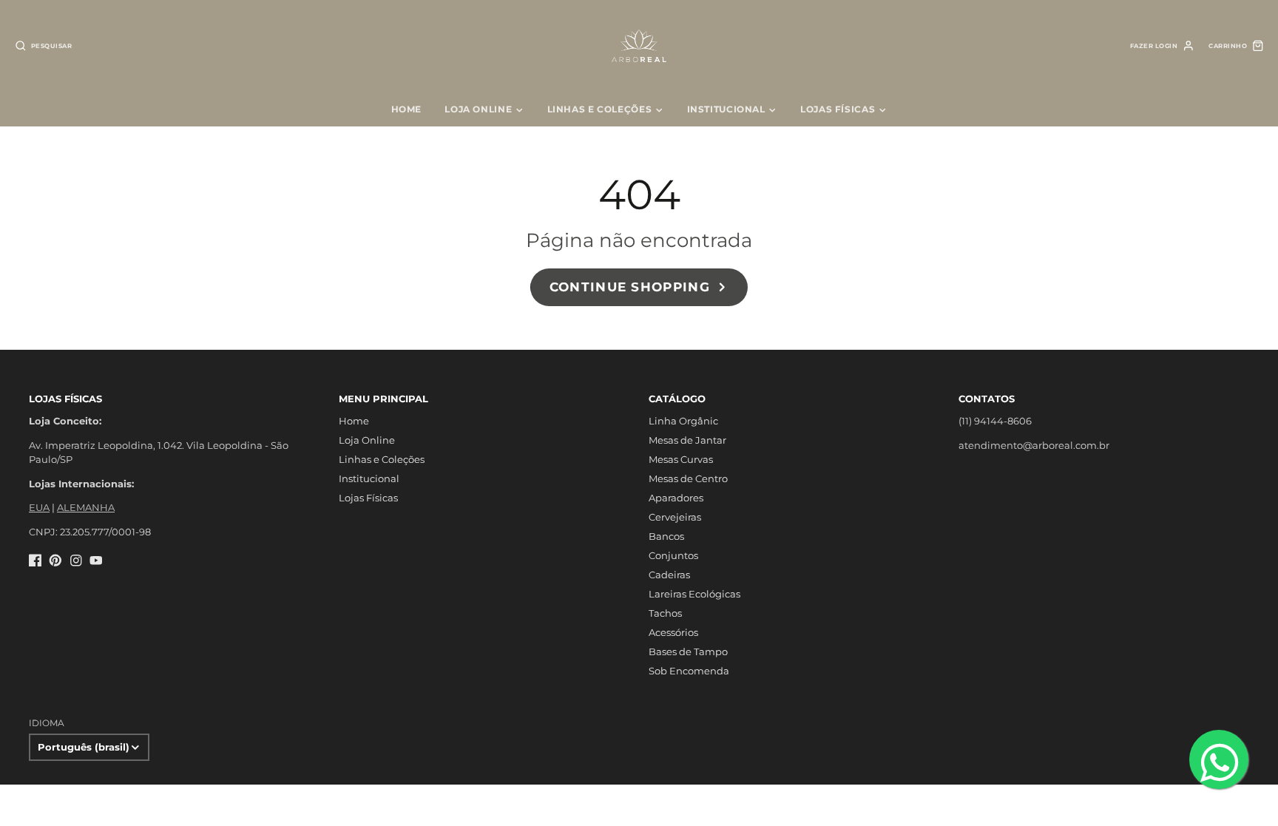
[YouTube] (96, 560)
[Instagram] (76, 560)
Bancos (666, 536)
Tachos (665, 613)
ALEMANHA (86, 507)
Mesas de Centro (688, 478)
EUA (39, 507)
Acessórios (673, 632)
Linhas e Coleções (599, 109)
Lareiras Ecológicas (694, 594)
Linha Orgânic (683, 421)
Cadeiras (669, 574)
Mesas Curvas (681, 459)
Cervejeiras (675, 517)
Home (406, 109)
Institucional (726, 109)
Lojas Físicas (837, 109)
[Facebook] (35, 560)
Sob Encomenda (689, 671)
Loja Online (478, 109)
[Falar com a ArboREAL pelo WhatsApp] (1218, 759)
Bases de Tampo (688, 651)
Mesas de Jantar (687, 440)
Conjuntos (673, 555)
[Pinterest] (55, 560)
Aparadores (676, 498)
